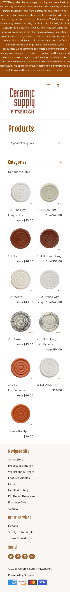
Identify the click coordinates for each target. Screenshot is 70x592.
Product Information (20, 465)
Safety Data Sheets (21, 532)
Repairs (13, 526)
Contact (13, 508)
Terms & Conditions (20, 538)
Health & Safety (18, 490)
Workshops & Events (21, 471)
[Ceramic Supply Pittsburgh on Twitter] (11, 556)
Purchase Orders (18, 502)
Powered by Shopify (21, 575)
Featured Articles (19, 478)
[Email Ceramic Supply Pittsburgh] (32, 556)
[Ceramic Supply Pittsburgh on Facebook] (18, 556)
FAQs (11, 484)
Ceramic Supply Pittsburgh (34, 568)
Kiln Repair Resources (21, 496)
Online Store (15, 459)
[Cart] (57, 85)
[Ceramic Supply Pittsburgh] (22, 99)
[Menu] (48, 85)
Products (21, 128)
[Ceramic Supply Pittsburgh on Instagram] (25, 556)
